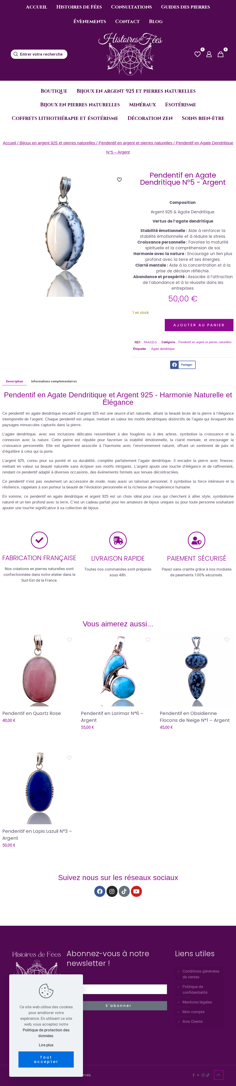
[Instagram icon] (203, 1075)
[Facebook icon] (193, 1075)
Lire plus (46, 1045)
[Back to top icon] (219, 1075)
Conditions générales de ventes (201, 974)
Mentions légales (197, 1002)
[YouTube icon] (198, 1075)
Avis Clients (193, 1021)
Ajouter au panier (199, 325)
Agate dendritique (162, 349)
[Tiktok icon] (207, 1075)
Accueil (9, 143)
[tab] (14, 381)
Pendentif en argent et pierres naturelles (135, 143)
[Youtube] (136, 891)
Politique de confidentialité (195, 989)
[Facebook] (99, 891)
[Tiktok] (124, 891)
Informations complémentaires (54, 381)
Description (14, 381)
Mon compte (193, 1011)
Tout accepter (46, 1059)
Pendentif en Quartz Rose (31, 713)
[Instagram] (112, 891)
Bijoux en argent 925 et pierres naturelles (57, 143)
